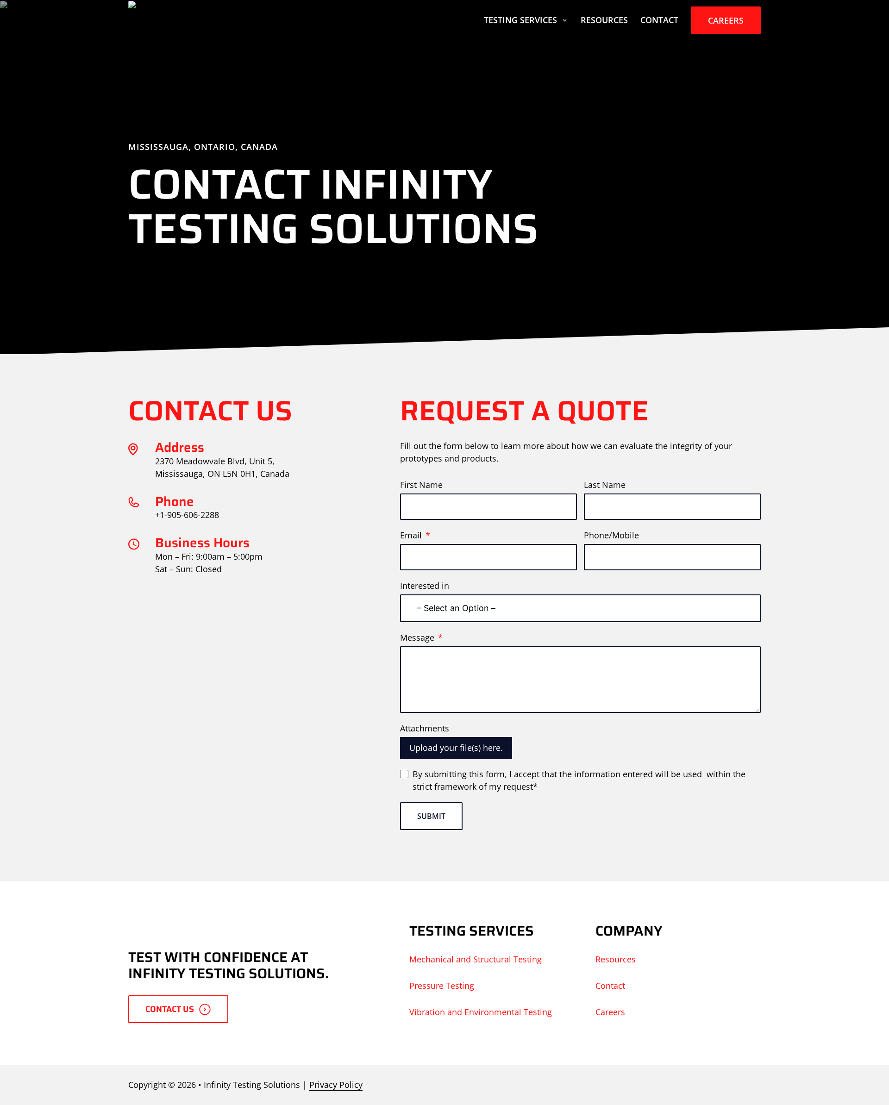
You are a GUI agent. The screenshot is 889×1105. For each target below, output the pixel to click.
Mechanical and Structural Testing (475, 959)
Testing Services (520, 19)
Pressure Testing (441, 985)
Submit (431, 816)
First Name (421, 484)
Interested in (424, 585)
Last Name (605, 484)
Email (411, 535)
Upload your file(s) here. (456, 747)
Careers (726, 20)
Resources (604, 19)
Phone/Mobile (611, 535)
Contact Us (169, 1009)
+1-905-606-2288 (187, 514)
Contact (659, 19)
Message (417, 637)
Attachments (424, 728)
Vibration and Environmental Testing (480, 1012)
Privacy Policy (336, 1084)
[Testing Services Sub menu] (564, 20)
